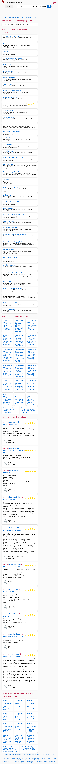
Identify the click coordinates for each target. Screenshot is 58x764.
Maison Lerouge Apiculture (12, 171)
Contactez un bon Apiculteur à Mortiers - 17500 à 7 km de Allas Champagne (7, 384)
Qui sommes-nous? (8, 754)
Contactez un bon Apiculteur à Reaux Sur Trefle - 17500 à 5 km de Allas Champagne (7, 355)
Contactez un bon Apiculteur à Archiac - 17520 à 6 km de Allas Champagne (7, 370)
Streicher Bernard (15, 634)
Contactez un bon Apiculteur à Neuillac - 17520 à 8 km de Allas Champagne (32, 399)
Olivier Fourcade (8, 71)
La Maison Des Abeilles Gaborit (13, 288)
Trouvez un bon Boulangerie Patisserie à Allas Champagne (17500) (7, 705)
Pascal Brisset (14, 470)
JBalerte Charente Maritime (12, 90)
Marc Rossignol (8, 84)
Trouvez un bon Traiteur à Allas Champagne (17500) (19, 703)
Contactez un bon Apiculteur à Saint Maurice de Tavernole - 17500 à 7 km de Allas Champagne (19, 385)
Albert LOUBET (14, 654)
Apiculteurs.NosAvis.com (14, 2)
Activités (9, 6)
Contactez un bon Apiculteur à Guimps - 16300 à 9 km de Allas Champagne (10, 410)
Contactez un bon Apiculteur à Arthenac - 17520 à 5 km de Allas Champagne (32, 339)
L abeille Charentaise (10, 138)
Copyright (47, 754)
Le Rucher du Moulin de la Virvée (14, 234)
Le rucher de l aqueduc (11, 187)
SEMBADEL (14, 424)
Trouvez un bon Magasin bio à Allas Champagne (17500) (31, 716)
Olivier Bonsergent (9, 77)
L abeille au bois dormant (11, 294)
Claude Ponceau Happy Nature (13, 242)
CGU (43, 754)
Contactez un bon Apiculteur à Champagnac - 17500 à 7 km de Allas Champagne (31, 370)
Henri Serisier (14, 589)
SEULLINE (7, 473)
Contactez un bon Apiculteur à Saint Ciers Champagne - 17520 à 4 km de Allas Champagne (19, 340)
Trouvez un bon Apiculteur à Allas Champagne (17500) (31, 738)
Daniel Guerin (14, 614)
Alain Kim (6, 179)
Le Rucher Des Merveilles (11, 97)
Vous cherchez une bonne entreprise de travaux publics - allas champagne (35, 758)
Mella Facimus (8, 281)
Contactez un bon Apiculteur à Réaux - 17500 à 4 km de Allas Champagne (7, 339)
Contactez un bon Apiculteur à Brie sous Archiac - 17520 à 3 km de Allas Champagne (19, 326)
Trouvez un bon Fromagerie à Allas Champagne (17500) (7, 727)
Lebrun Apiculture (15, 497)
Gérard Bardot (8, 208)
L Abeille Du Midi (15, 564)
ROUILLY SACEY (9, 591)
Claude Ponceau (8, 221)
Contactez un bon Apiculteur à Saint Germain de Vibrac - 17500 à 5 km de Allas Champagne (19, 356)
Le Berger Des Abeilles (10, 302)
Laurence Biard (8, 164)
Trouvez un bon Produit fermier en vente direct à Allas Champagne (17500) (10, 749)
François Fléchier (8, 110)
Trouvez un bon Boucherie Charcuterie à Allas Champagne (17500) (31, 705)
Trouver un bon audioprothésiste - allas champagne (37, 759)
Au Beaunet (7, 195)
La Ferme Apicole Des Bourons (13, 214)
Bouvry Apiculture (9, 309)
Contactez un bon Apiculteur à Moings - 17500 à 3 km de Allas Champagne (7, 325)
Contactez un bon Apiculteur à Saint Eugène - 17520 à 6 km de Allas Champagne (31, 354)
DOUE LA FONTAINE (10, 499)
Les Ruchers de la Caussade (13, 272)
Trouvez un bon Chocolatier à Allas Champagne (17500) (31, 727)
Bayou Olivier (7, 144)
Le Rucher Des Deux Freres (12, 58)
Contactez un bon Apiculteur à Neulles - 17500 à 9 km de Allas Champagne (28, 410)
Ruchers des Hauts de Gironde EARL (15, 157)
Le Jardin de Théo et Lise (11, 36)
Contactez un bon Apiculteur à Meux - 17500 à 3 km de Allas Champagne (32, 325)
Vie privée (39, 754)
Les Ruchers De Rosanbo (11, 131)
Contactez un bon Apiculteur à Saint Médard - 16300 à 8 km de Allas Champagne (19, 399)
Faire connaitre (32, 754)
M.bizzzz (6, 51)
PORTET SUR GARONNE (12, 566)
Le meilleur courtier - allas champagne (10, 761)
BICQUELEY (7, 452)
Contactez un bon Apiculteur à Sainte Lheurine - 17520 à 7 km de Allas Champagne (19, 371)
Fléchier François (8, 104)
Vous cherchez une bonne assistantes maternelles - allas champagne (35, 761)
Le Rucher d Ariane (16, 528)
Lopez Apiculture (8, 249)
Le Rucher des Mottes (10, 227)
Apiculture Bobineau (9, 265)
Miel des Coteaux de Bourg (12, 201)
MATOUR (6, 616)
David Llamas (7, 64)
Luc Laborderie (8, 151)
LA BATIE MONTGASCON (12, 530)
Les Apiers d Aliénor (9, 124)
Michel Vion (7, 43)
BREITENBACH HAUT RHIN (13, 636)
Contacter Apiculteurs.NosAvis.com (21, 754)
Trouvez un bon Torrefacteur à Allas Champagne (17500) (28, 748)
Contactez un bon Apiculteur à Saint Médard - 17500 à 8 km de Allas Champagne (7, 399)
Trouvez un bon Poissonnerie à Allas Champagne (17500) (7, 738)
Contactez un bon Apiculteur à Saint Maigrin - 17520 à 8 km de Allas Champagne (31, 384)
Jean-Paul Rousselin (10, 257)
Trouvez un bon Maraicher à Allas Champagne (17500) (19, 738)
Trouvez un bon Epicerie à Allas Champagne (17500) (7, 716)
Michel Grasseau (8, 117)
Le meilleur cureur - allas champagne (10, 758)
